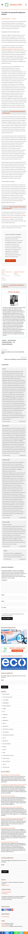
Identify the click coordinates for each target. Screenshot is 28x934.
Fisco (4, 711)
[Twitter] (5, 910)
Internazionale (6, 732)
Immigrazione (5, 720)
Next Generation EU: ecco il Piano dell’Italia (10, 775)
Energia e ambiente (6, 705)
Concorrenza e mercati (7, 697)
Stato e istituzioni (6, 761)
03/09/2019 (14, 18)
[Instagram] (7, 910)
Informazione (5, 726)
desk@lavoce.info (5, 885)
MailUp (3, 923)
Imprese (4, 723)
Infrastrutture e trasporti (8, 729)
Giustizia (4, 717)
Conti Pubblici (5, 699)
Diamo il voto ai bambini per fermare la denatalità (15, 359)
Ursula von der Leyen (7, 344)
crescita (4, 340)
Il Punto (3, 277)
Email (3, 601)
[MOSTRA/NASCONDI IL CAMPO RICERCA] (26, 4)
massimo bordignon (7, 342)
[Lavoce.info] (14, 4)
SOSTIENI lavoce (10, 260)
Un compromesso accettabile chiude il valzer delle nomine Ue (14, 784)
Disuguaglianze (6, 702)
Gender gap (5, 714)
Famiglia (4, 708)
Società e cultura (6, 758)
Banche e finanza (6, 694)
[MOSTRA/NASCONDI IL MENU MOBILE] (2, 4)
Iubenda (3, 924)
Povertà (4, 749)
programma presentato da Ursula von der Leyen (12, 49)
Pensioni (4, 746)
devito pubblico (12, 340)
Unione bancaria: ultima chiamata (8, 828)
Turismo (4, 764)
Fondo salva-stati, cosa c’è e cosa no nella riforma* (12, 807)
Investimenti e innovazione (8, 734)
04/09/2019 (8, 559)
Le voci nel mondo (5, 916)
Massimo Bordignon (5, 18)
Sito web (3, 607)
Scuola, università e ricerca (8, 755)
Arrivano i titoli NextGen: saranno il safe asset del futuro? (13, 818)
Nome (3, 594)
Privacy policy (4, 893)
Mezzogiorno (5, 740)
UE (14, 342)
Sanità (4, 752)
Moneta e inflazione (7, 743)
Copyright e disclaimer (6, 892)
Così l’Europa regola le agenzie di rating (9, 842)
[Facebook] (3, 910)
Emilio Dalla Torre (5, 926)
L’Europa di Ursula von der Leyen (8, 796)
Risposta (23, 421)
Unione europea (6, 767)
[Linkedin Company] (10, 910)
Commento (4, 580)
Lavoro (4, 737)
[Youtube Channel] (12, 910)
